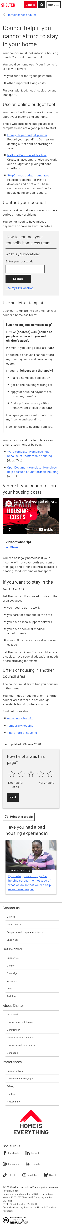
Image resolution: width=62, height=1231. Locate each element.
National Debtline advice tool (26, 155)
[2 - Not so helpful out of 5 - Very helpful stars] (21, 774)
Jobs (9, 988)
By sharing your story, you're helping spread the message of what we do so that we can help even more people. (29, 882)
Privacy (10, 1086)
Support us (13, 957)
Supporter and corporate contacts (25, 932)
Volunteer (12, 980)
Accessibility (13, 1101)
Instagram (13, 1163)
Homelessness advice (22, 15)
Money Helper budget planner (27, 135)
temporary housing (20, 725)
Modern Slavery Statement (20, 1037)
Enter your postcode (20, 261)
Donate (10, 965)
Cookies (11, 1093)
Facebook (13, 1152)
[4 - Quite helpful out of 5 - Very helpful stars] (40, 774)
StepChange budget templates (28, 175)
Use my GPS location (20, 288)
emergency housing (20, 718)
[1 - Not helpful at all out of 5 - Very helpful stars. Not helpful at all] (12, 774)
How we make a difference (20, 1021)
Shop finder (13, 939)
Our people (12, 1052)
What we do (13, 1014)
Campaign (12, 973)
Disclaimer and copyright (20, 1078)
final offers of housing (22, 732)
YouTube (32, 1174)
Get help (11, 916)
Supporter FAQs (15, 1070)
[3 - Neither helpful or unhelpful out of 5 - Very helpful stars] (31, 774)
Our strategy (13, 1029)
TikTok (11, 1174)
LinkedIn (35, 1152)
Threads (35, 1163)
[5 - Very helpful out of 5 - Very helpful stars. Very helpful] (50, 774)
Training (11, 996)
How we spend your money (21, 1045)
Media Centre (14, 924)
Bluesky (53, 1174)
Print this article (21, 816)
